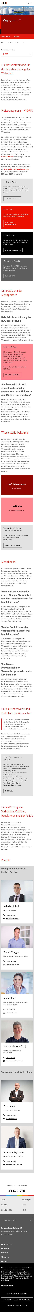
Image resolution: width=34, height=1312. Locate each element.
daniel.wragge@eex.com (12, 964)
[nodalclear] (6, 1210)
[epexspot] (27, 1199)
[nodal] (6, 1205)
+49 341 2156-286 (11, 1161)
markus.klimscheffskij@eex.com (14, 1061)
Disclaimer (5, 1248)
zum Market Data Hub (13, 250)
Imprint (4, 1253)
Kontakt (17, 36)
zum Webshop (10, 276)
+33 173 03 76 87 (10, 1009)
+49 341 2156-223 (10, 915)
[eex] (6, 1199)
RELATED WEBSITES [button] (9, 1220)
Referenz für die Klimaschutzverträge (16, 169)
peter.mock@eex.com (11, 1118)
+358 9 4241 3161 (10, 1057)
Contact (4, 1261)
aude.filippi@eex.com (11, 1013)
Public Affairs (6, 36)
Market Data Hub (7, 157)
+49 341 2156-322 (10, 1115)
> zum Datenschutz (7, 1286)
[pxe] (27, 1210)
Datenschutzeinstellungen (17, 1305)
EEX (2, 43)
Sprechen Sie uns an (12, 545)
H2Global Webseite (12, 375)
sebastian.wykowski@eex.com (14, 1164)
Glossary (4, 1257)
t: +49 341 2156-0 (7, 1234)
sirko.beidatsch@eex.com (12, 918)
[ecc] (27, 1205)
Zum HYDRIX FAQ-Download (10, 223)
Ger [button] (6, 54)
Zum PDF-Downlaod (12, 199)
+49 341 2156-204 (11, 961)
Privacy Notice (6, 1244)
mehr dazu (9, 791)
